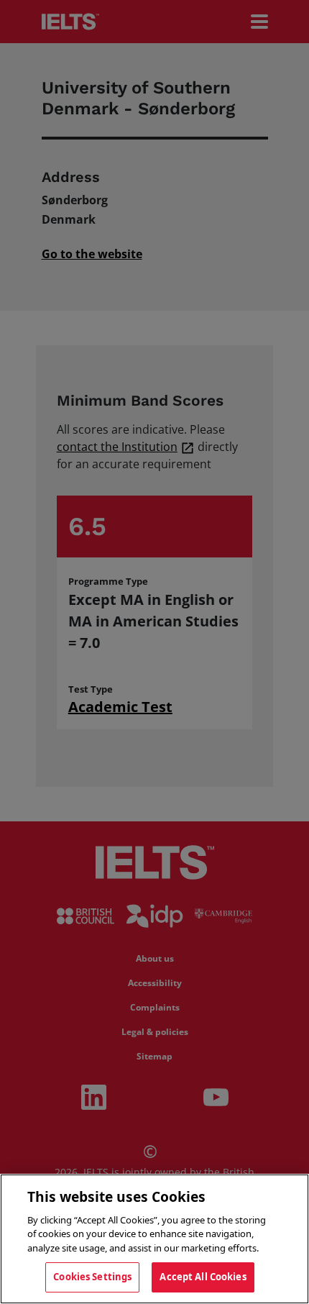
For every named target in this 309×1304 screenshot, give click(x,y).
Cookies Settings (92, 1276)
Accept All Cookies (203, 1276)
